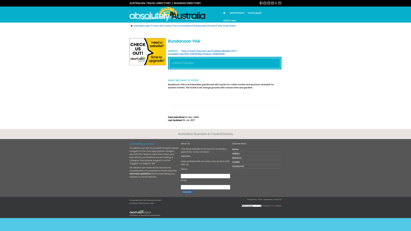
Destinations (237, 12)
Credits (236, 162)
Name (184, 169)
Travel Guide (255, 12)
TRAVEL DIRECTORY (158, 3)
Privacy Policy (252, 199)
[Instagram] (279, 2)
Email (183, 180)
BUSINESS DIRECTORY (187, 3)
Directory (237, 157)
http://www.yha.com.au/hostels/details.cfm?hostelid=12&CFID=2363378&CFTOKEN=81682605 (202, 52)
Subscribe (186, 192)
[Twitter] (264, 2)
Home (235, 149)
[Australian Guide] (224, 13)
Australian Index (142, 25)
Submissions (268, 199)
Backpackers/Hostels (205, 25)
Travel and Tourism (162, 25)
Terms (260, 199)
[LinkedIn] (268, 2)
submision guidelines (140, 173)
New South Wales (227, 25)
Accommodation (183, 25)
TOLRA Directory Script (146, 203)
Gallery (236, 153)
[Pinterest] (271, 2)
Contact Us (238, 166)
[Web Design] (148, 51)
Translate (278, 206)
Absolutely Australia (154, 200)
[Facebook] (260, 2)
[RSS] (275, 2)
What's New (229, 20)
